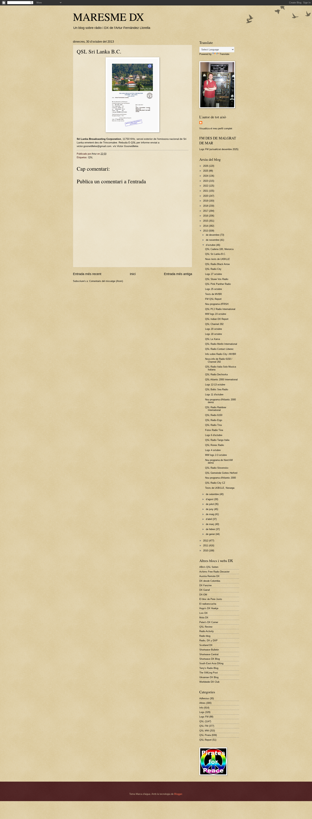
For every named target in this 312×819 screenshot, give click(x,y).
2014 (206, 225)
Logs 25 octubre (213, 289)
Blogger (178, 794)
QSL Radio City (213, 269)
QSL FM (203, 726)
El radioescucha (207, 603)
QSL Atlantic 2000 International (221, 379)
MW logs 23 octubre (215, 314)
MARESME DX (108, 16)
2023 (206, 181)
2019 (206, 200)
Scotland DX (206, 645)
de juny (210, 509)
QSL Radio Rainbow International (215, 408)
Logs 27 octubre (213, 274)
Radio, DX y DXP (208, 640)
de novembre (213, 240)
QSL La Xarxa (212, 339)
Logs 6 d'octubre (213, 435)
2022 (206, 185)
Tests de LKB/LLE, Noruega (219, 488)
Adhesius (204, 698)
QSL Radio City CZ (215, 482)
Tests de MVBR (213, 294)
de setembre (213, 494)
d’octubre (211, 245)
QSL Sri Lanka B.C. (215, 254)
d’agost (210, 499)
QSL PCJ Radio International (220, 309)
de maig (210, 514)
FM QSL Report (213, 299)
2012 (206, 540)
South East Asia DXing (211, 663)
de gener (211, 534)
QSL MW (204, 730)
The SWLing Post (208, 672)
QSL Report (205, 739)
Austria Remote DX (209, 576)
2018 (206, 205)
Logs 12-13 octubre (215, 384)
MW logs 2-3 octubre (216, 455)
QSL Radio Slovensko (216, 467)
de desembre (213, 235)
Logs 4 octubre (213, 450)
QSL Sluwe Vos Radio (216, 279)
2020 (206, 196)
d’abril (209, 519)
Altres (202, 703)
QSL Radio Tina (213, 425)
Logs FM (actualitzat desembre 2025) (218, 149)
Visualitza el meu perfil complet (215, 128)
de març (210, 524)
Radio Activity (206, 631)
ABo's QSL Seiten (208, 567)
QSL (90, 157)
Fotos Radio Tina (214, 430)
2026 (206, 166)
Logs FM (204, 716)
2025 (206, 170)
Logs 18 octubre (213, 334)
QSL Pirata (205, 735)
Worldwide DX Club (209, 681)
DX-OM (203, 594)
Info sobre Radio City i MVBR (220, 354)
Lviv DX (203, 613)
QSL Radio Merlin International (221, 344)
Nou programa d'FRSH (216, 304)
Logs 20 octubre (213, 329)
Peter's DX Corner (208, 622)
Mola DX (203, 617)
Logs (201, 712)
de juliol (210, 504)
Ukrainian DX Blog (208, 677)
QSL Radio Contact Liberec (219, 349)
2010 (206, 550)
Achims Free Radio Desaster (214, 571)
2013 (206, 230)
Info (201, 707)
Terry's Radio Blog (208, 668)
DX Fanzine (205, 585)
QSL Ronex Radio (214, 445)
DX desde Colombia (209, 581)
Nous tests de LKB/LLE (217, 259)
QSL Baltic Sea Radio (216, 389)
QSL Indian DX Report (216, 319)
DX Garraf (204, 590)
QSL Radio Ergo (213, 420)
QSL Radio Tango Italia (217, 440)
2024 (206, 175)
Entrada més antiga (178, 274)
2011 (206, 545)
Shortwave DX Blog (209, 659)
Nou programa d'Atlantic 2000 (220, 477)
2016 (206, 215)
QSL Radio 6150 (213, 415)
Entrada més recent (87, 274)
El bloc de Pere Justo (210, 599)
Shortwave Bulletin (209, 649)
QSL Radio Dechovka (216, 374)
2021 (206, 190)
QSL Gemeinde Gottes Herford (221, 473)
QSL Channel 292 (214, 324)
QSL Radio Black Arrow (217, 264)
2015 (206, 220)
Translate (224, 54)
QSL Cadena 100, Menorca (219, 249)
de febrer (211, 529)
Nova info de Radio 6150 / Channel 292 (218, 360)
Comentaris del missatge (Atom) (106, 281)
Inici (133, 274)
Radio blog (204, 636)
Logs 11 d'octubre (214, 394)
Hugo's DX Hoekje (208, 608)
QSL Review (205, 626)
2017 (206, 210)
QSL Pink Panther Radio (218, 284)
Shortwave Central (208, 654)
